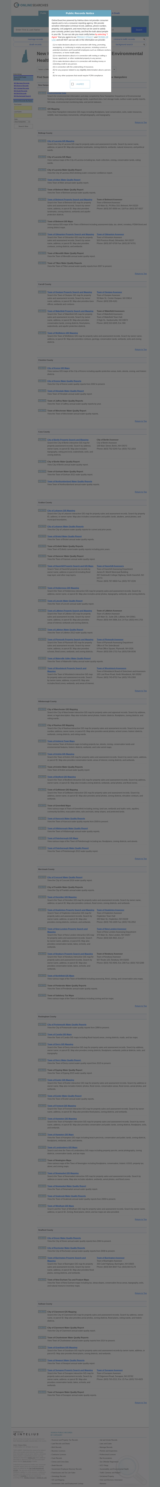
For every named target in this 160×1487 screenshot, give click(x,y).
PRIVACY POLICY (85, 37)
